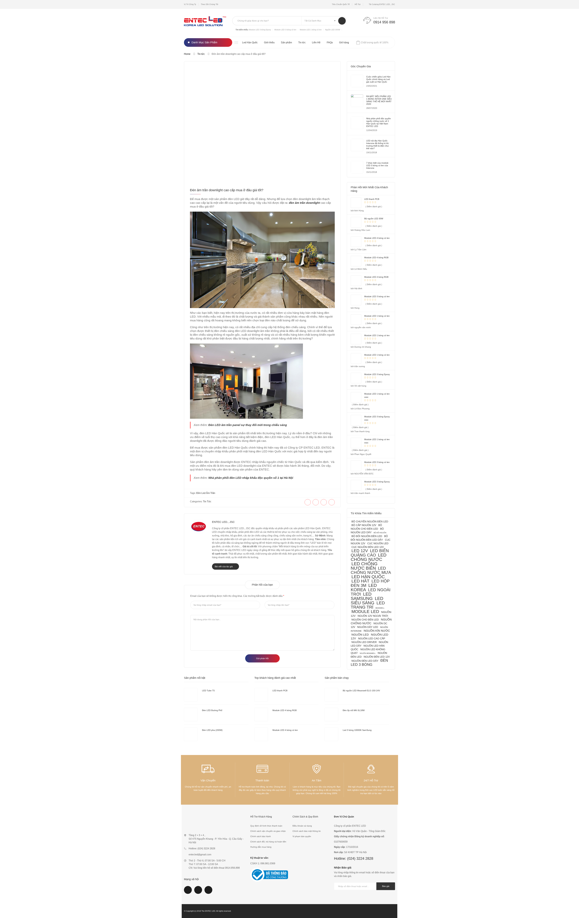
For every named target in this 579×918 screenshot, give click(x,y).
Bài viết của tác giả (224, 566)
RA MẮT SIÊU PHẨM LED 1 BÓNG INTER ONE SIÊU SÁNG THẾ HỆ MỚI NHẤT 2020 (379, 100)
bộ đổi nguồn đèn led (366, 536)
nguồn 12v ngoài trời (373, 615)
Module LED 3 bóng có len (285, 30)
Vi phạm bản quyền (302, 836)
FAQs (330, 42)
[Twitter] (316, 502)
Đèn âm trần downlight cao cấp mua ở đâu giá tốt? (226, 190)
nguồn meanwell (368, 653)
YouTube (198, 891)
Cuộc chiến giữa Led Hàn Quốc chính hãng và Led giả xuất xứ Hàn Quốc (378, 79)
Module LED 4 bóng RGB (284, 710)
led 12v (359, 550)
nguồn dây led (367, 627)
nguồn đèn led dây (364, 660)
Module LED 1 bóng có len (311, 30)
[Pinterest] (324, 502)
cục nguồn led (377, 543)
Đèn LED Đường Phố (212, 710)
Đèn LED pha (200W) (212, 730)
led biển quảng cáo (370, 552)
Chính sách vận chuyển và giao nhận (268, 831)
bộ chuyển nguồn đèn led (369, 521)
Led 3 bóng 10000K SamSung (357, 730)
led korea (364, 587)
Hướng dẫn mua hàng (260, 847)
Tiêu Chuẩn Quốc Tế (341, 4)
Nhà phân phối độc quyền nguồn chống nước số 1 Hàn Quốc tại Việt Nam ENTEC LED (378, 122)
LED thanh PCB (279, 690)
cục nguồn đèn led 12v (367, 547)
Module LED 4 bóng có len (285, 730)
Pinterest (208, 891)
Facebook (188, 891)
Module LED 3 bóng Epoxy (260, 30)
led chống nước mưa (371, 570)
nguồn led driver (364, 642)
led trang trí (368, 605)
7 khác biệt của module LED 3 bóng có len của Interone (377, 165)
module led (365, 611)
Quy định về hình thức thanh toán (266, 826)
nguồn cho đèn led (365, 619)
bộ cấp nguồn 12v (363, 525)
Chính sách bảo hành (260, 836)
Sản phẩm (286, 42)
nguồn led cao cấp (371, 638)
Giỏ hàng (344, 42)
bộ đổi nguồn (380, 533)
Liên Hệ (316, 42)
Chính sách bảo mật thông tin (307, 831)
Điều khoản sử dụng (302, 826)
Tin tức (302, 42)
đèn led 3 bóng (369, 662)
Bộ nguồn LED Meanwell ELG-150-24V (361, 690)
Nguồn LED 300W (332, 30)
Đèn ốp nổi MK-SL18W (354, 710)
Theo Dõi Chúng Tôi (209, 4)
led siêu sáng (367, 600)
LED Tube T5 (208, 690)
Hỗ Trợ (358, 4)
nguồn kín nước (377, 630)
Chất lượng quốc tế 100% (374, 42)
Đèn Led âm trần (205, 493)
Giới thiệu (269, 42)
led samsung (362, 596)
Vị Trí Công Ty (190, 4)
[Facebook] (308, 502)
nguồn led (360, 634)
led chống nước (368, 557)
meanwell (379, 608)
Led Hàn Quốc (250, 42)
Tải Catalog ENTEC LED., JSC (382, 4)
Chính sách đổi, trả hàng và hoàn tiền (268, 841)
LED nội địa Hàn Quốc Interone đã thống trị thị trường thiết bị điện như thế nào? (377, 144)
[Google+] (332, 502)
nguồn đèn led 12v (377, 656)
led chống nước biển (364, 566)
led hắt (360, 581)
